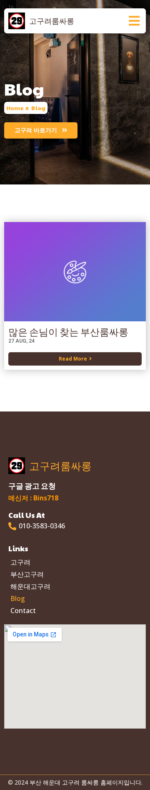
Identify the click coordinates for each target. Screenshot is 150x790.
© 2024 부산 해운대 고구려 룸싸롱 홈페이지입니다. (75, 782)
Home (15, 108)
